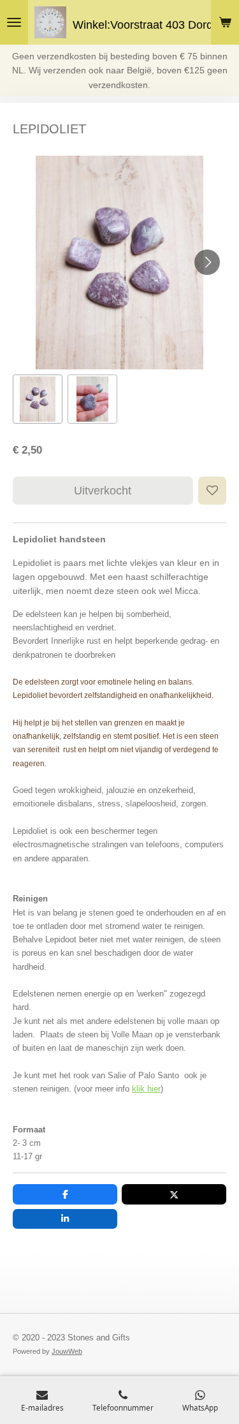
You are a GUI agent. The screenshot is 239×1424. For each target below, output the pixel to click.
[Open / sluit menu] (14, 22)
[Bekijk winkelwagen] (225, 22)
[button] (37, 399)
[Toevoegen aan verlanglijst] (212, 491)
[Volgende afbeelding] (207, 262)
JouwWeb (67, 1351)
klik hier (146, 1089)
